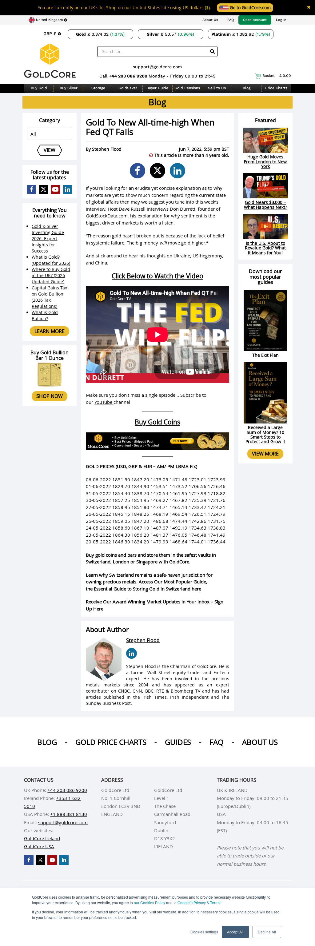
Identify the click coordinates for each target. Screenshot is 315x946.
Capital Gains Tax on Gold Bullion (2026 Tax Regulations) (49, 297)
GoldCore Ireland (42, 838)
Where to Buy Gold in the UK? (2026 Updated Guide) (51, 275)
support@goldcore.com (157, 66)
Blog (246, 88)
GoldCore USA (39, 846)
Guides (178, 742)
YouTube (104, 402)
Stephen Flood (107, 149)
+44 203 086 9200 (129, 76)
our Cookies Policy (149, 902)
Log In (281, 20)
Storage (98, 88)
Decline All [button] (267, 931)
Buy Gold (39, 88)
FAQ (230, 20)
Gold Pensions (187, 88)
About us (260, 742)
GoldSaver (127, 88)
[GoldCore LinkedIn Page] (67, 189)
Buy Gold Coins (157, 422)
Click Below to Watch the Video (157, 276)
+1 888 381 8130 (68, 814)
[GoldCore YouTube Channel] (55, 189)
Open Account (255, 20)
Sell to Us (217, 88)
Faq (216, 742)
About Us (210, 20)
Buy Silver (69, 88)
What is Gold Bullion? (45, 315)
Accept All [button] (235, 931)
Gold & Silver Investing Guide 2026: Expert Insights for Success (48, 238)
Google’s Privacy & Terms (198, 902)
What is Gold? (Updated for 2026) (51, 260)
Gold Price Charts (110, 742)
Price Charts (276, 88)
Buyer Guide (157, 88)
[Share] (137, 170)
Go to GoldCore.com (250, 7)
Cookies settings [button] (204, 931)
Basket (276, 76)
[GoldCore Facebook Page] (31, 189)
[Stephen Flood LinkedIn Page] (131, 653)
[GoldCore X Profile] (43, 189)
